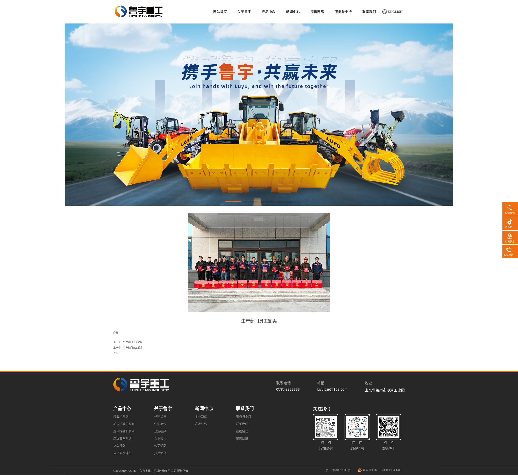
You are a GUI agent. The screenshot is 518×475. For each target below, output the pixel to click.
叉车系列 (119, 445)
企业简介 (160, 424)
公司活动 (160, 445)
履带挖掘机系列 (124, 431)
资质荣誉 (160, 453)
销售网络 (242, 438)
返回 (115, 353)
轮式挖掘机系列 (124, 424)
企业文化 (160, 438)
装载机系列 (120, 416)
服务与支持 (243, 416)
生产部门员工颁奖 (132, 342)
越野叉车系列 (122, 438)
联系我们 (242, 424)
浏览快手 (510, 241)
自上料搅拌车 (122, 453)
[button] (233, 202)
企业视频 (160, 431)
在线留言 (242, 431)
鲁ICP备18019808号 (338, 470)
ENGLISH (395, 11)
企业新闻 (201, 416)
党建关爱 (160, 416)
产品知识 (201, 424)
